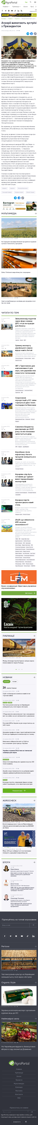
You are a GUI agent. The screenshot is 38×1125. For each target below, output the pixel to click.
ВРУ (19, 538)
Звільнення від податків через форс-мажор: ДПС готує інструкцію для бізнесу (25, 322)
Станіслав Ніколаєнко (20, 547)
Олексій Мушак (26, 557)
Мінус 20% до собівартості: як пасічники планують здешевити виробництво (17, 852)
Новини (10, 18)
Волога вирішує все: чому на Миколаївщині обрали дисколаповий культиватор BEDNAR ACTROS (18, 826)
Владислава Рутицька (20, 549)
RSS (19, 1098)
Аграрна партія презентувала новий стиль (24, 502)
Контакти (19, 1094)
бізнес (21, 340)
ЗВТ (22, 392)
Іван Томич (32, 553)
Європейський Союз (19, 419)
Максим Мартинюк (19, 561)
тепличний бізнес (28, 390)
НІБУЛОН (33, 565)
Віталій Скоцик (30, 192)
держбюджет (26, 446)
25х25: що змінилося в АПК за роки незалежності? (24, 522)
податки (12, 188)
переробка (17, 494)
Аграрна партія (19, 192)
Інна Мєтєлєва (26, 553)
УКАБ (16, 538)
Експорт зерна (27, 358)
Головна (3, 18)
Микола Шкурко (29, 563)
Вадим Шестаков (26, 545)
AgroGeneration (19, 540)
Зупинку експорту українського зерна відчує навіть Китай (23, 347)
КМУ (16, 446)
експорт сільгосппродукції (21, 492)
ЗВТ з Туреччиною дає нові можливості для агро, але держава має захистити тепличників (25, 369)
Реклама (18, 1091)
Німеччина (27, 419)
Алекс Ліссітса (29, 547)
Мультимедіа (19, 1083)
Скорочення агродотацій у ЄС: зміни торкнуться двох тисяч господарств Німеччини (25, 401)
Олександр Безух (19, 555)
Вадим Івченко (26, 551)
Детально (28, 593)
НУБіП (23, 563)
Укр (26, 2)
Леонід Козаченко (22, 188)
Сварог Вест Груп (25, 538)
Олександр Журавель (29, 555)
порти (33, 358)
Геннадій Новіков (6, 192)
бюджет (4, 188)
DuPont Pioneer (27, 540)
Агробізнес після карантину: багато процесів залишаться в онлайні (25, 455)
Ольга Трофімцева (31, 559)
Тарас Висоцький (19, 565)
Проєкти (34, 6)
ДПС (25, 340)
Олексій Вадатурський (20, 559)
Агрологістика (18, 360)
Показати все (18, 791)
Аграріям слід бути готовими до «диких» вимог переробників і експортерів (24, 478)
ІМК (32, 545)
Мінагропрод (18, 563)
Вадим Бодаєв (18, 553)
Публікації (19, 1073)
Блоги (26, 6)
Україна (17, 18)
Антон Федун (18, 545)
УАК (24, 543)
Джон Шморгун (18, 543)
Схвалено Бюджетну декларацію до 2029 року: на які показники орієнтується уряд (25, 430)
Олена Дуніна (28, 561)
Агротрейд (28, 543)
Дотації (32, 419)
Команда (19, 1087)
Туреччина (17, 392)
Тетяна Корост (27, 565)
